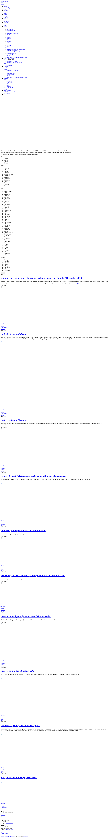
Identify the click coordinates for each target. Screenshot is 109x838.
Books (8, 71)
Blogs (8, 85)
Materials (6, 78)
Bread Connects (7, 90)
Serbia (8, 42)
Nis (6, 213)
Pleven (7, 220)
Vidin (6, 247)
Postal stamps (10, 54)
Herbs (6, 161)
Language (3, 257)
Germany (9, 37)
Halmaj (7, 206)
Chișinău (7, 201)
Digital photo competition (12, 50)
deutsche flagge (7, 8)
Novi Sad (7, 214)
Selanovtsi (7, 225)
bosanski (6, 22)
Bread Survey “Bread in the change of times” (17, 77)
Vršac (6, 248)
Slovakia (9, 43)
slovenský (6, 10)
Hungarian (7, 266)
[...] (78, 283)
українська (6, 19)
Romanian (7, 267)
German (7, 264)
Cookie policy (7, 93)
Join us (5, 89)
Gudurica (7, 204)
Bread (6, 160)
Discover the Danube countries (11, 87)
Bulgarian (7, 260)
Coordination (10, 29)
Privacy (5, 94)
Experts (5, 67)
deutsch (5, 9)
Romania (9, 41)
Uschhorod (8, 241)
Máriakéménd (8, 210)
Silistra (7, 226)
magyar (5, 12)
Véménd (7, 246)
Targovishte (8, 234)
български (6, 15)
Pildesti (7, 219)
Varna (6, 244)
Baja (6, 192)
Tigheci (7, 237)
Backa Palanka (8, 191)
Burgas (7, 200)
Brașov (7, 195)
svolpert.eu (25, 836)
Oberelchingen (8, 216)
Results (5, 69)
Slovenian (7, 270)
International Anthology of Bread (14, 51)
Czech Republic (9, 174)
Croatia (8, 35)
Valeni (6, 243)
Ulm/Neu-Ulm (8, 240)
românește (6, 17)
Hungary (9, 38)
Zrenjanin (7, 254)
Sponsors (6, 66)
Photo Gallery (10, 82)
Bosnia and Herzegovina (12, 33)
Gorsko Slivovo (9, 203)
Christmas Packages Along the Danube (16, 49)
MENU (2, 4)
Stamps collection (11, 73)
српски (5, 13)
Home (5, 25)
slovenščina (6, 21)
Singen (7, 228)
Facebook (9, 86)
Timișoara (7, 238)
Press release (9, 81)
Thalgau (7, 235)
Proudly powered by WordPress (8, 836)
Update (2, 273)
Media (5, 79)
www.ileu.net (9, 823)
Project (5, 26)
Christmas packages (8, 63)
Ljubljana (7, 209)
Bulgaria (9, 34)
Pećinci (7, 217)
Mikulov (7, 212)
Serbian (7, 268)
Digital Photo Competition (13, 70)
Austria (8, 31)
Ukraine (8, 46)
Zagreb (7, 251)
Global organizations (11, 30)
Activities (6, 47)
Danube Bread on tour (9, 58)
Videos (8, 83)
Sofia (6, 231)
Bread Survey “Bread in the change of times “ (17, 57)
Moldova (9, 39)
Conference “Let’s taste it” (13, 61)
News (6, 158)
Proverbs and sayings (11, 53)
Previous (3, 815)
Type (2, 156)
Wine (6, 163)
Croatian (7, 261)
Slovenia (9, 45)
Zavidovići (7, 253)
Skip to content (4, 1)
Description (9, 65)
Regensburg (8, 222)
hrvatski (5, 14)
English (7, 263)
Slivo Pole (7, 229)
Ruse (6, 223)
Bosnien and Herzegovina (11, 169)
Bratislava (7, 197)
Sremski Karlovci (9, 232)
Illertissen (7, 207)
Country (2, 165)
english (5, 6)
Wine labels (9, 55)
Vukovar (7, 250)
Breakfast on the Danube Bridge (14, 62)
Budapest (7, 198)
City (2, 188)
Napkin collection (11, 74)
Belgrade (7, 194)
